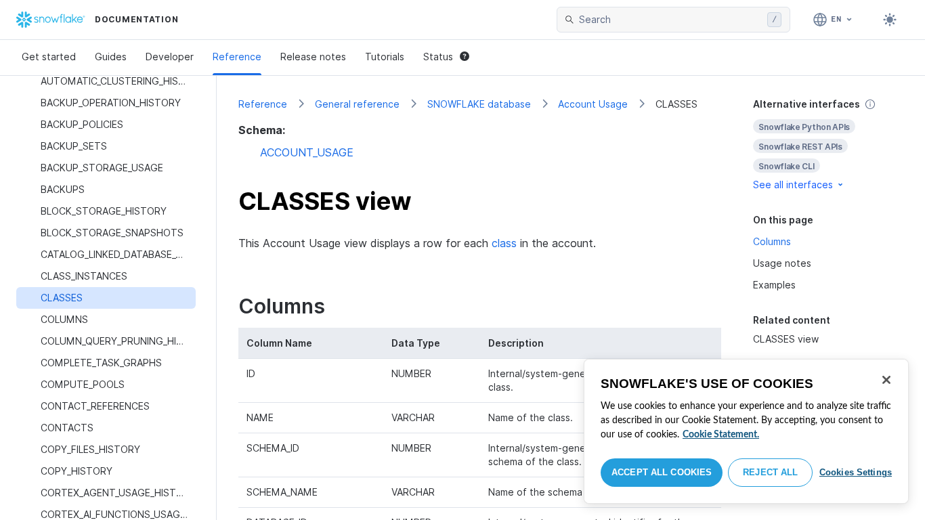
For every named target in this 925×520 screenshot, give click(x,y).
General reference (357, 104)
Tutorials (384, 56)
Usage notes (782, 263)
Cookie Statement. (721, 434)
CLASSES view (786, 339)
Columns (772, 241)
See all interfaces (793, 184)
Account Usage (593, 104)
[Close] (886, 380)
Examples (774, 284)
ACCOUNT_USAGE (306, 152)
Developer (170, 56)
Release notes (313, 56)
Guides (111, 56)
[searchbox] (670, 19)
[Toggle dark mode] (889, 19)
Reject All (770, 472)
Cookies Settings (855, 472)
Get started (49, 56)
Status (438, 56)
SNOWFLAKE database (479, 104)
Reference (237, 56)
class (504, 243)
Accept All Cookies (661, 472)
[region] (746, 431)
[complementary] (828, 145)
